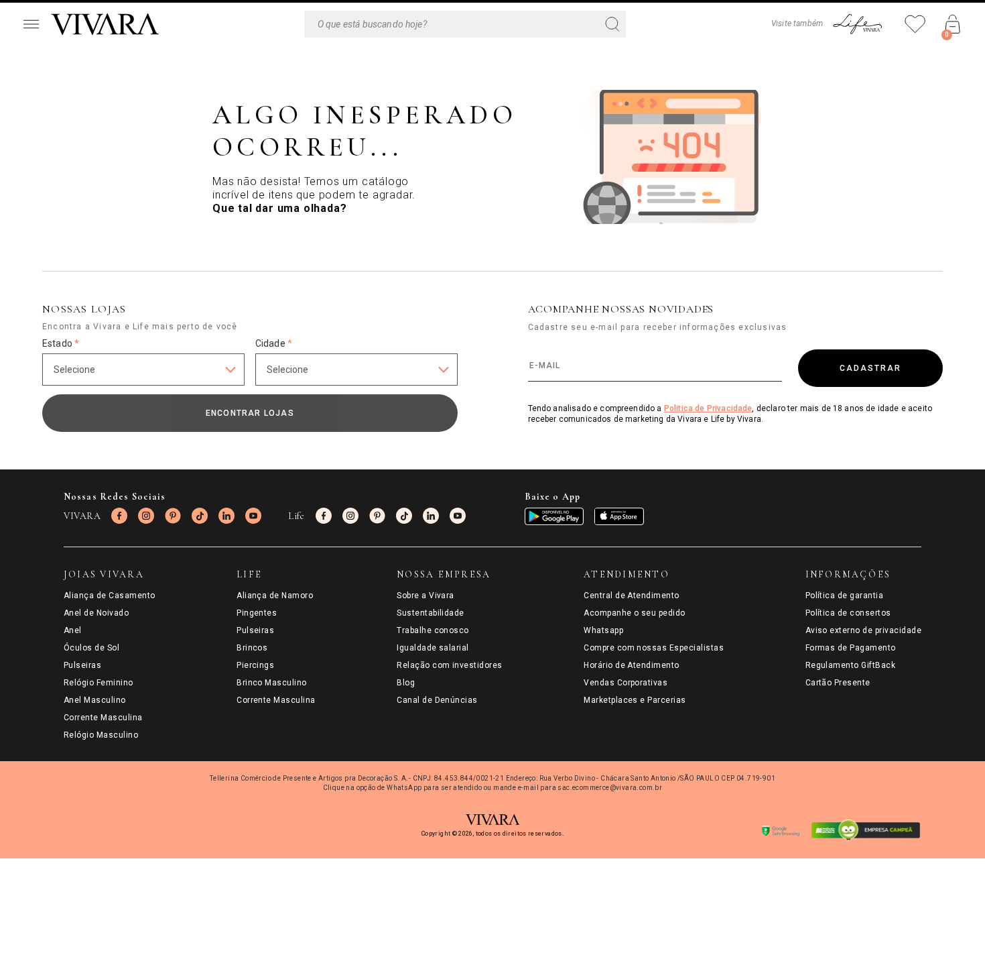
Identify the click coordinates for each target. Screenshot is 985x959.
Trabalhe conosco (433, 630)
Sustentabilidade (430, 613)
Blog (406, 682)
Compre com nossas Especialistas (654, 648)
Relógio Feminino (98, 682)
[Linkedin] (226, 516)
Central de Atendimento (631, 595)
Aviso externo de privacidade (863, 630)
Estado (60, 343)
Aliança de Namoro (275, 595)
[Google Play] (554, 516)
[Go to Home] (105, 24)
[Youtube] (253, 516)
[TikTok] (200, 516)
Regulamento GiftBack (850, 665)
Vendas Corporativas (625, 682)
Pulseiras (82, 665)
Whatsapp (603, 630)
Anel (73, 630)
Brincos (252, 648)
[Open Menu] (30, 24)
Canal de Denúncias (437, 700)
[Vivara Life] (857, 24)
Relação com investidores (450, 665)
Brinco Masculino (272, 682)
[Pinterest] (173, 516)
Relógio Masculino (101, 735)
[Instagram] (146, 516)
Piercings (255, 665)
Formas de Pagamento (850, 648)
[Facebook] (119, 516)
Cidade (273, 343)
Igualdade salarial (433, 648)
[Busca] (465, 24)
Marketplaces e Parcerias (635, 700)
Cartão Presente (837, 682)
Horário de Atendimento (631, 665)
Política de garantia (844, 595)
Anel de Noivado (96, 613)
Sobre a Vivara (425, 595)
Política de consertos (848, 613)
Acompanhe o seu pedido (634, 613)
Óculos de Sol (91, 648)
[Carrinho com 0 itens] (953, 24)
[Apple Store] (619, 516)
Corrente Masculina (103, 717)
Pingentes (257, 613)
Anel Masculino (95, 700)
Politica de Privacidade (708, 408)
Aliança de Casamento (109, 595)
